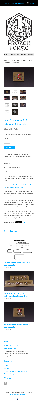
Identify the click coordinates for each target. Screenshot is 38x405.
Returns (6, 368)
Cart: (32, 3)
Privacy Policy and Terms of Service (15, 371)
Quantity (6, 138)
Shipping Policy (9, 374)
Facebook (5, 383)
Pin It (24, 222)
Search (6, 365)
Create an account (17, 3)
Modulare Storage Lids (15, 187)
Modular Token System (20, 185)
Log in (7, 3)
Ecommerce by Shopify (17, 394)
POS (27, 392)
